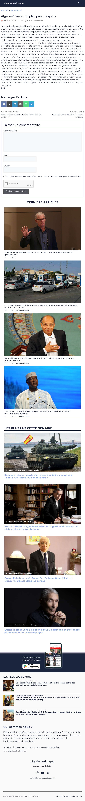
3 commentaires (22, 310)
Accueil (5, 10)
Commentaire (10, 131)
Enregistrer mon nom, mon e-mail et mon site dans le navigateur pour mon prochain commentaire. (43, 176)
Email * (6, 166)
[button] (78, 3)
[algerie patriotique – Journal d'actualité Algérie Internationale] (14, 3)
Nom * (6, 155)
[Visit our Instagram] (42, 773)
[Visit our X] (48, 773)
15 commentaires (22, 416)
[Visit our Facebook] (37, 773)
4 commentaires (22, 363)
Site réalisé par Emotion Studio (69, 796)
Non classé (16, 10)
